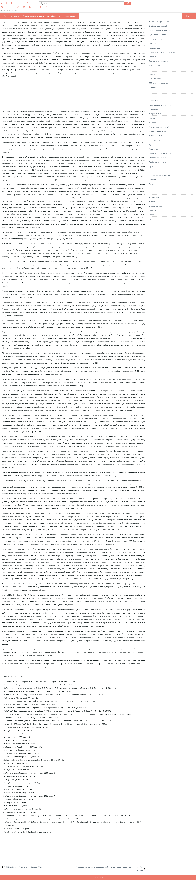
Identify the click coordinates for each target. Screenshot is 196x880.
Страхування (154, 193)
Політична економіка (157, 162)
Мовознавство (155, 140)
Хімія (151, 219)
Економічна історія (156, 70)
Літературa (153, 109)
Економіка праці (155, 65)
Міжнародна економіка (158, 131)
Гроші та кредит (155, 48)
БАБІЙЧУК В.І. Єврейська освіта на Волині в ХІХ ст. (23, 867)
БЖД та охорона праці (158, 26)
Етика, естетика (155, 79)
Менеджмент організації (158, 127)
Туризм (152, 201)
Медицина (153, 122)
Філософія (153, 210)
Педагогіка (153, 149)
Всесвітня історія (155, 39)
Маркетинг (153, 118)
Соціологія (153, 188)
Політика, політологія (157, 158)
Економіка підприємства (158, 61)
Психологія (153, 171)
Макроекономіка (155, 114)
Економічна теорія (156, 74)
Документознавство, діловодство (162, 52)
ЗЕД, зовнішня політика (158, 83)
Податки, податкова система (160, 153)
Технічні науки (155, 197)
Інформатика (154, 92)
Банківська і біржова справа (160, 21)
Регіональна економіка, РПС (160, 175)
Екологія (152, 57)
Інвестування (154, 87)
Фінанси (152, 215)
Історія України (155, 100)
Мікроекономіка (155, 136)
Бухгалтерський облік (157, 35)
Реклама (152, 180)
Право (151, 166)
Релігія (151, 184)
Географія (153, 43)
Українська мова (155, 206)
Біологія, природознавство (159, 30)
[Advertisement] (73, 93)
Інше (151, 96)
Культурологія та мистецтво (160, 105)
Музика (152, 144)
